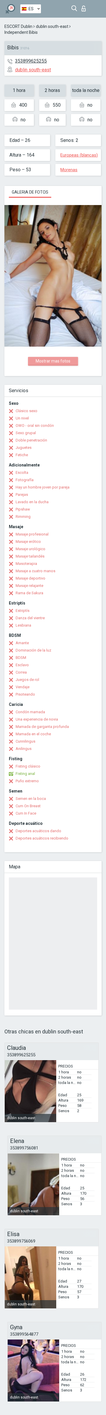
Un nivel (22, 418)
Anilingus (24, 748)
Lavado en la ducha (32, 502)
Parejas (22, 494)
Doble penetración (31, 440)
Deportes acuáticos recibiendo (42, 838)
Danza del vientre (30, 618)
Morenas (68, 169)
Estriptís (22, 610)
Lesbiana (23, 625)
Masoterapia (26, 563)
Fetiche (22, 455)
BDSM (21, 657)
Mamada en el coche (33, 734)
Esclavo (22, 665)
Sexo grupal (26, 433)
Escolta (22, 472)
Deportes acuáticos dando (38, 831)
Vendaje (22, 687)
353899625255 (31, 61)
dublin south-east (52, 26)
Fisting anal (25, 773)
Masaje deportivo (30, 578)
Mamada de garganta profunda (42, 726)
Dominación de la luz (33, 650)
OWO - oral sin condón (35, 425)
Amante (22, 643)
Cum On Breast (28, 806)
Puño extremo (27, 781)
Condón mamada (30, 712)
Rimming (23, 516)
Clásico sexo (26, 411)
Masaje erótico (28, 541)
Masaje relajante (29, 585)
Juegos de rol (27, 679)
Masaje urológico (30, 549)
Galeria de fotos (30, 192)
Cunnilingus (25, 741)
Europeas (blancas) (79, 155)
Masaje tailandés (30, 556)
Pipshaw (23, 509)
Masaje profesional (32, 534)
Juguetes (24, 447)
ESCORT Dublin (18, 26)
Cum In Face (26, 813)
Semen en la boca (31, 798)
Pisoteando (25, 694)
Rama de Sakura (29, 593)
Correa (21, 672)
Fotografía (25, 480)
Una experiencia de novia (37, 719)
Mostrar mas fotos (53, 361)
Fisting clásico (28, 766)
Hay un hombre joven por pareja (42, 487)
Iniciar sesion (85, 6)
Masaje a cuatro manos (35, 571)
